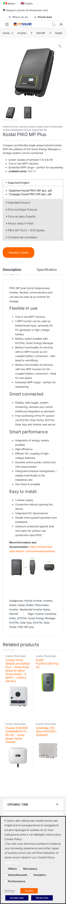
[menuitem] (9, 3)
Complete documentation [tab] (22, 237)
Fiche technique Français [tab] (22, 209)
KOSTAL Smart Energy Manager (36, 618)
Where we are (20, 17)
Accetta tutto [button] (17, 897)
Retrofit (40, 33)
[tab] (12, 271)
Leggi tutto (12, 862)
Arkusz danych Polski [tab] (21, 223)
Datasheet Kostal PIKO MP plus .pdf (30, 190)
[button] (59, 46)
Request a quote (18, 252)
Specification (47, 270)
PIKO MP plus (26, 626)
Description (12, 270)
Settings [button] (9, 890)
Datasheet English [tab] (18, 182)
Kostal (58, 33)
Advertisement (17, 875)
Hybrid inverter (10, 126)
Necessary (30, 868)
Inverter (21, 33)
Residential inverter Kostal (25, 130)
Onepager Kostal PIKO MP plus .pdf (30, 194)
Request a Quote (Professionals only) (27, 10)
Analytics (40, 875)
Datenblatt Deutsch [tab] (19, 202)
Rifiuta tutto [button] (42, 897)
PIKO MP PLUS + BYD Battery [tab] (26, 230)
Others (12, 868)
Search (54, 24)
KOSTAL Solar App (20, 622)
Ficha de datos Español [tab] (21, 216)
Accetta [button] (29, 890)
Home (6, 33)
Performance (16, 881)
